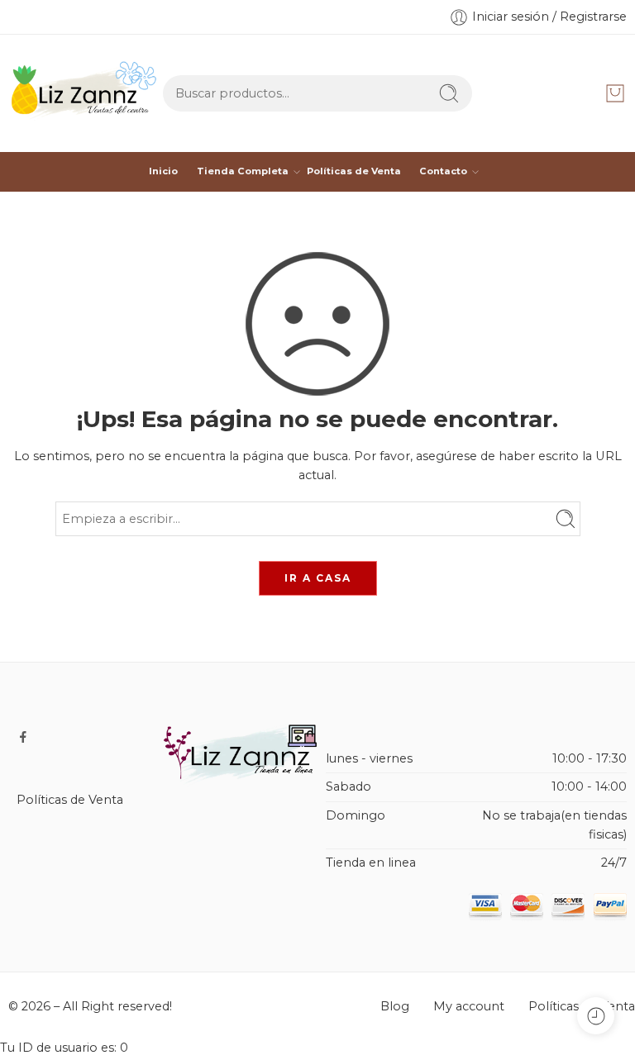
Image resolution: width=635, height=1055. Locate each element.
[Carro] (615, 93)
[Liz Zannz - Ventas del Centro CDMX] (85, 93)
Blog (394, 1006)
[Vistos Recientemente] (595, 1015)
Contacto (443, 171)
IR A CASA (317, 578)
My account (468, 1006)
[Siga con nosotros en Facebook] (23, 737)
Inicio (163, 171)
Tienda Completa (243, 171)
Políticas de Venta (354, 171)
